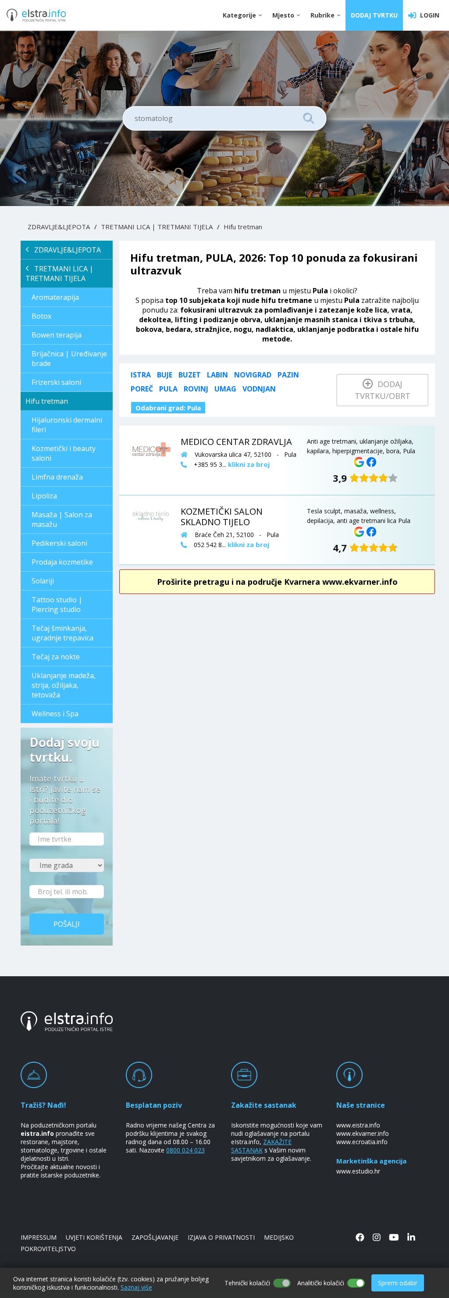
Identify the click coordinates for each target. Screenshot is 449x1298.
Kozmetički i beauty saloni (64, 453)
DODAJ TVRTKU (374, 15)
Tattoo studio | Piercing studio (57, 604)
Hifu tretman (243, 226)
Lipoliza (44, 496)
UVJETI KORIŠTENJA (94, 1237)
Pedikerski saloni (59, 543)
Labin (217, 375)
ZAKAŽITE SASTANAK (261, 1146)
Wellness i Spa (55, 713)
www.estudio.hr (358, 1171)
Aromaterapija (55, 297)
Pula (168, 389)
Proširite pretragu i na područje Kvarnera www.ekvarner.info (277, 581)
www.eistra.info (358, 1125)
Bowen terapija (57, 335)
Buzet (189, 375)
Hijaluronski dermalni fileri (67, 424)
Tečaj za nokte (56, 656)
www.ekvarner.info (362, 1133)
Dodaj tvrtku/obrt (382, 390)
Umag (225, 389)
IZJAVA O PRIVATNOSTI (221, 1237)
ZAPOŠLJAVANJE (155, 1237)
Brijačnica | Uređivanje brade (69, 358)
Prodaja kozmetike (62, 562)
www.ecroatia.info (362, 1142)
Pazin (288, 375)
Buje (164, 375)
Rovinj (196, 389)
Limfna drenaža (57, 477)
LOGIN (428, 15)
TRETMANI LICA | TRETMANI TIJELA (157, 226)
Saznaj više (136, 1287)
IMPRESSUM (39, 1237)
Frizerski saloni (56, 382)
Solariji (43, 581)
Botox (41, 316)
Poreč (142, 389)
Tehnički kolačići (247, 1283)
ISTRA (141, 375)
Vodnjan (259, 389)
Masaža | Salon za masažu (62, 519)
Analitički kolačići (320, 1283)
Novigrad (252, 375)
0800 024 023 (185, 1150)
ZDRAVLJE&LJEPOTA (59, 226)
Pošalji (66, 924)
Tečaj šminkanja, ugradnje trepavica (62, 633)
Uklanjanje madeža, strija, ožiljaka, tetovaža (64, 685)
